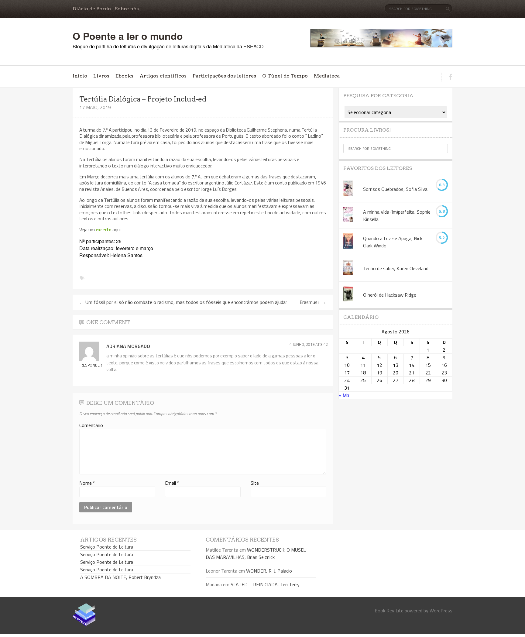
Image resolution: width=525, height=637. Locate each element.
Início (80, 76)
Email (172, 483)
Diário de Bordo (92, 9)
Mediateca (327, 76)
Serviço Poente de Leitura (106, 546)
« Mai (345, 395)
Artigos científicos (163, 76)
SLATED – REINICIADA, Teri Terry (265, 584)
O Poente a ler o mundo (128, 36)
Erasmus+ (313, 302)
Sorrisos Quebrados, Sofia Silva (395, 189)
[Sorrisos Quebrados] (348, 189)
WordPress (441, 610)
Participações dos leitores (224, 76)
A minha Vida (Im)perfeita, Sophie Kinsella (397, 215)
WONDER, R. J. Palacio (269, 570)
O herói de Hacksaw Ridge (389, 294)
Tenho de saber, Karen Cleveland (395, 268)
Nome (87, 483)
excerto (104, 229)
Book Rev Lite (389, 610)
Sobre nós (127, 9)
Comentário (91, 425)
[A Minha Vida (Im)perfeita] (348, 215)
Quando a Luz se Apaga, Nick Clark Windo (392, 242)
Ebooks (124, 76)
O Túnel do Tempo (285, 76)
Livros (101, 76)
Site (255, 483)
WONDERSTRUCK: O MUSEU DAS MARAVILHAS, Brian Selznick (256, 553)
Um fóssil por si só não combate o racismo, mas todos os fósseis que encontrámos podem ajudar (183, 302)
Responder (91, 365)
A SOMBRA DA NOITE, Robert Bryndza (120, 577)
